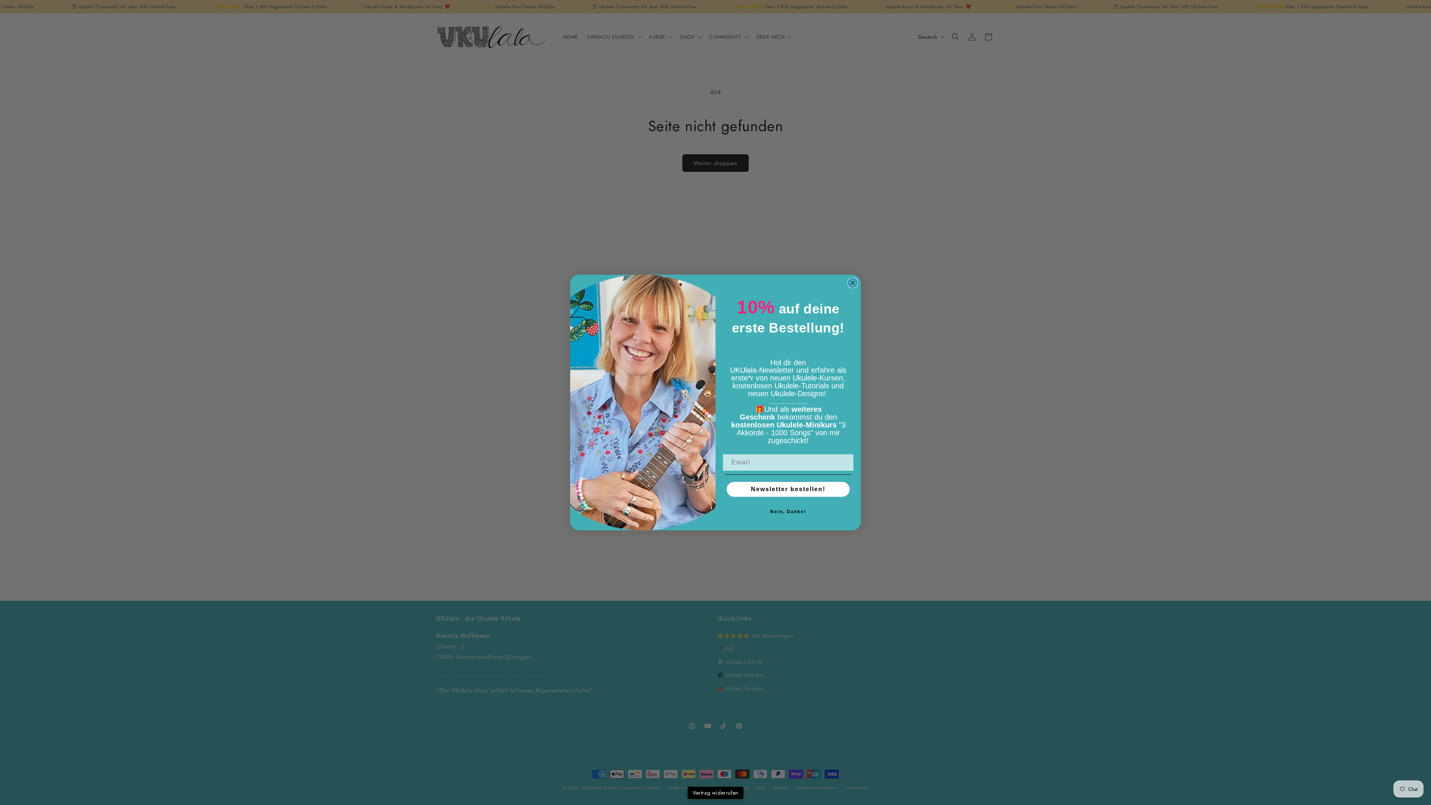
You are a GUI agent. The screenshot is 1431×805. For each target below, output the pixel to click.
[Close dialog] (852, 282)
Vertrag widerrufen (715, 792)
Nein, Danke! (788, 511)
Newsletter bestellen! (788, 489)
